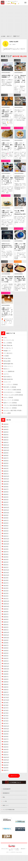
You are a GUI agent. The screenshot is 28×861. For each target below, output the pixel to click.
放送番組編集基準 (6, 789)
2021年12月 (6, 570)
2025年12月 (6, 445)
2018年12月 (6, 663)
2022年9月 (5, 546)
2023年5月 (5, 525)
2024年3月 (5, 499)
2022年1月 (5, 567)
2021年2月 (5, 596)
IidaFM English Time (8, 363)
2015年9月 (5, 765)
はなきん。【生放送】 (8, 397)
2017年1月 (5, 723)
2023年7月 (5, 520)
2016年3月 (5, 749)
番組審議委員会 (6, 793)
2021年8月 (5, 580)
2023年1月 (5, 536)
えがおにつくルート (8, 366)
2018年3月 (5, 687)
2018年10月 (6, 668)
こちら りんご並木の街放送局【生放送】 (12, 405)
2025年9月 (5, 452)
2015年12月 (6, 757)
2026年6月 (5, 429)
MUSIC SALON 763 (8, 379)
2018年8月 (5, 674)
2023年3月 (5, 530)
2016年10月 (6, 731)
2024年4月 (5, 497)
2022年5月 (5, 557)
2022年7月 (5, 551)
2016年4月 (5, 746)
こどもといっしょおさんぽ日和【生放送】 (13, 394)
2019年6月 (5, 648)
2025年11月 (6, 447)
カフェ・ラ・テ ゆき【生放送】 (11, 400)
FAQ (4, 797)
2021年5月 (5, 588)
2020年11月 (6, 603)
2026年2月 (5, 439)
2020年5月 (5, 619)
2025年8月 (5, 455)
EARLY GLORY (14, 41)
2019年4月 (5, 653)
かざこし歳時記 (7, 413)
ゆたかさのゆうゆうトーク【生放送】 (12, 392)
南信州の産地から (7, 376)
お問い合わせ (23, 848)
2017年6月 (5, 710)
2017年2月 (5, 720)
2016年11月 (6, 728)
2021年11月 (6, 572)
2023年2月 (5, 533)
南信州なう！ (6, 368)
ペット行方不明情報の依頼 (8, 809)
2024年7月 (5, 489)
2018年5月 (5, 681)
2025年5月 (5, 463)
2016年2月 (5, 752)
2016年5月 (5, 744)
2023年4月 (5, 528)
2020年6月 (5, 616)
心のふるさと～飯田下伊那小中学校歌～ (12, 410)
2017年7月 (5, 707)
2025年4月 (5, 465)
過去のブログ (14, 775)
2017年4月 (5, 715)
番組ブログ (9, 36)
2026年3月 (5, 437)
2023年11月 (6, 510)
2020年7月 (5, 614)
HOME (3, 36)
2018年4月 (5, 684)
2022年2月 (5, 564)
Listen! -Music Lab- (7, 345)
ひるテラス (6, 374)
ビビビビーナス (7, 381)
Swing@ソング (6, 350)
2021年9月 (5, 577)
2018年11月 (6, 666)
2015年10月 (6, 762)
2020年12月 (6, 601)
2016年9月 (5, 733)
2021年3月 (5, 593)
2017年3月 (5, 718)
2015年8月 (5, 767)
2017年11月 (6, 697)
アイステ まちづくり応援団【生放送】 (12, 389)
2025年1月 (5, 473)
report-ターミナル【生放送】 (10, 402)
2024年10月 (6, 481)
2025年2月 (5, 471)
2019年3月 (5, 655)
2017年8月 (5, 705)
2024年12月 (6, 476)
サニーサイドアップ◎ (8, 340)
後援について (6, 805)
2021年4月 (5, 590)
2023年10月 (6, 512)
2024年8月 (5, 486)
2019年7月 (5, 645)
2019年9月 (5, 640)
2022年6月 (5, 554)
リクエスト (17, 849)
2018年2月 (5, 689)
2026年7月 (5, 426)
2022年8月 (5, 549)
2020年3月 (5, 624)
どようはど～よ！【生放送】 (10, 407)
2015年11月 (6, 760)
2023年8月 (5, 517)
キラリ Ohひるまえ (7, 353)
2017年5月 (5, 713)
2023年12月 (6, 507)
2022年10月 (6, 543)
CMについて (11, 849)
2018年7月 (5, 676)
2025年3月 (5, 468)
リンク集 (5, 801)
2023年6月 (5, 523)
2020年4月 (5, 622)
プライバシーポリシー (5, 848)
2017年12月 (6, 694)
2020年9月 (5, 609)
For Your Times (7, 358)
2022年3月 (5, 562)
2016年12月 (6, 726)
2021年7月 (5, 583)
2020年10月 (6, 606)
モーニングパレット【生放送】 (10, 384)
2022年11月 (6, 541)
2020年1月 (5, 629)
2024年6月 (5, 491)
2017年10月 (6, 700)
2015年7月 (5, 770)
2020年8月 (5, 611)
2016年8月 (5, 736)
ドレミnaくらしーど (8, 348)
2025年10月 (6, 450)
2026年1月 (5, 442)
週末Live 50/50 (6, 361)
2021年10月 (6, 575)
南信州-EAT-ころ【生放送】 (9, 387)
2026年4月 (5, 434)
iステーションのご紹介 (15, 848)
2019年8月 (5, 642)
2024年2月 (5, 502)
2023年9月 (5, 515)
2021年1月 (5, 598)
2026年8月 (5, 424)
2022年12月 (6, 538)
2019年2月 (5, 658)
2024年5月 (5, 494)
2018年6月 (5, 679)
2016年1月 (5, 754)
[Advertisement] (14, 20)
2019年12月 (6, 632)
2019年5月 (5, 650)
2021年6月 (5, 585)
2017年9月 (5, 702)
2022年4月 (5, 559)
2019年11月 (6, 635)
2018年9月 (5, 671)
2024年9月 (5, 484)
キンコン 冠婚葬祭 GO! (8, 371)
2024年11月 (6, 478)
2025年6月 (5, 460)
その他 (4, 337)
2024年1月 (5, 504)
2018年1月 (5, 692)
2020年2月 (5, 627)
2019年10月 (6, 637)
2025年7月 (5, 458)
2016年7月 (5, 739)
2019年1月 (5, 661)
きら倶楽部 (6, 355)
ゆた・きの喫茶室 (7, 342)
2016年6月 (5, 741)
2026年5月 (5, 432)
